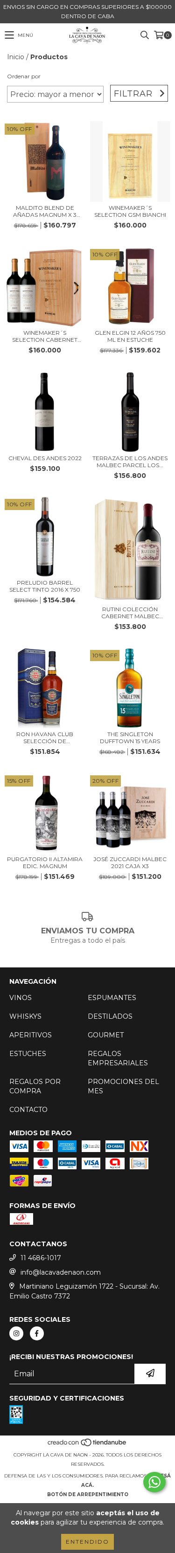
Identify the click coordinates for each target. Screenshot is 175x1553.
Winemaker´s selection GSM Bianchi (130, 211)
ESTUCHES (27, 1053)
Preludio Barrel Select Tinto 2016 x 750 (44, 586)
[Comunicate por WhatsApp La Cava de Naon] (154, 1482)
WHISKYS (25, 1016)
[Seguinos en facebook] (37, 1333)
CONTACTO (28, 1109)
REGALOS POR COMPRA (35, 1086)
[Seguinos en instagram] (16, 1333)
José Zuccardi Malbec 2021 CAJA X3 (130, 863)
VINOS (20, 998)
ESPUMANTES (112, 998)
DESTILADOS (110, 1016)
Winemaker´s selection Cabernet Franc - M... (44, 336)
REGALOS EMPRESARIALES (118, 1058)
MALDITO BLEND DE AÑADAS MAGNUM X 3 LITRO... (45, 211)
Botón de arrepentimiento (87, 1494)
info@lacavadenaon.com (61, 1272)
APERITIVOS (30, 1035)
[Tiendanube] (87, 1446)
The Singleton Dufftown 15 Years (130, 738)
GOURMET (106, 1035)
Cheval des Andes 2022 (45, 458)
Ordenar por (24, 76)
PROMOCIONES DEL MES (123, 1086)
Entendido (87, 1541)
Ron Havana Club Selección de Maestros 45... (44, 738)
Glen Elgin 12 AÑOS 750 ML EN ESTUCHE (130, 336)
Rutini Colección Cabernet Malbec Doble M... (130, 613)
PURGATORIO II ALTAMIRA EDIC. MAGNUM (45, 863)
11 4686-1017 (41, 1258)
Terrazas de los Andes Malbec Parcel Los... (130, 462)
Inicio (15, 57)
